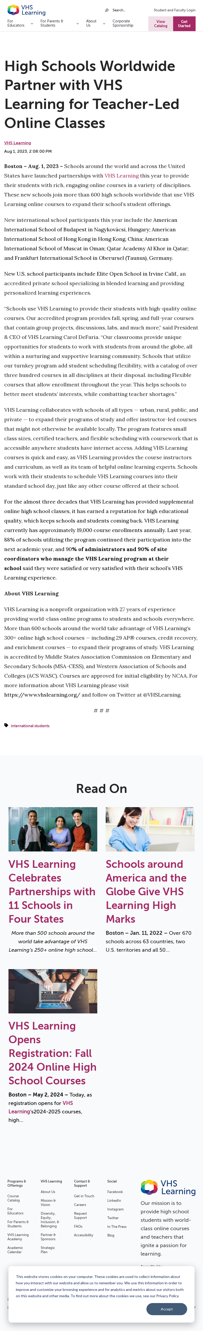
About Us (48, 1192)
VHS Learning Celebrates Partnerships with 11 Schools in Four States (52, 891)
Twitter (113, 1218)
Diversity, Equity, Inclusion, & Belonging (50, 1220)
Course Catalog (13, 1198)
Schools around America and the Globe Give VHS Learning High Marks (146, 891)
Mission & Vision (48, 1203)
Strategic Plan (48, 1250)
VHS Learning (17, 143)
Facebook (115, 1192)
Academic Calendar (15, 1250)
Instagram (115, 1209)
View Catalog (160, 24)
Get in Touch (84, 1196)
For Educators (15, 1211)
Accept (167, 1309)
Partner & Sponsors (48, 1237)
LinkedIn (114, 1201)
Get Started (184, 24)
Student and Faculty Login (175, 10)
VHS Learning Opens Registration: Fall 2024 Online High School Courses (52, 1053)
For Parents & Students (18, 1224)
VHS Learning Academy (18, 1237)
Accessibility (83, 1235)
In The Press (117, 1227)
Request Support (80, 1216)
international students (30, 726)
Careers (80, 1205)
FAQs (78, 1226)
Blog (110, 1235)
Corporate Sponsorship (123, 23)
